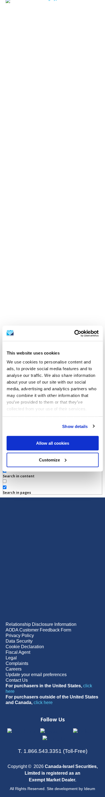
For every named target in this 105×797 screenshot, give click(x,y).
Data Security (19, 641)
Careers (14, 669)
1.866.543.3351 (43, 751)
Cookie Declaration (25, 646)
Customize (49, 459)
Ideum (89, 788)
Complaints (17, 663)
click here (43, 702)
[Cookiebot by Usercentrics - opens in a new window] (75, 333)
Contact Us (17, 680)
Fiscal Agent (18, 652)
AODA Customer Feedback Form (38, 630)
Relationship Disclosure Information (41, 624)
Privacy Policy (20, 635)
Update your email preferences (36, 674)
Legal (11, 657)
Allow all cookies (52, 443)
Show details (75, 426)
